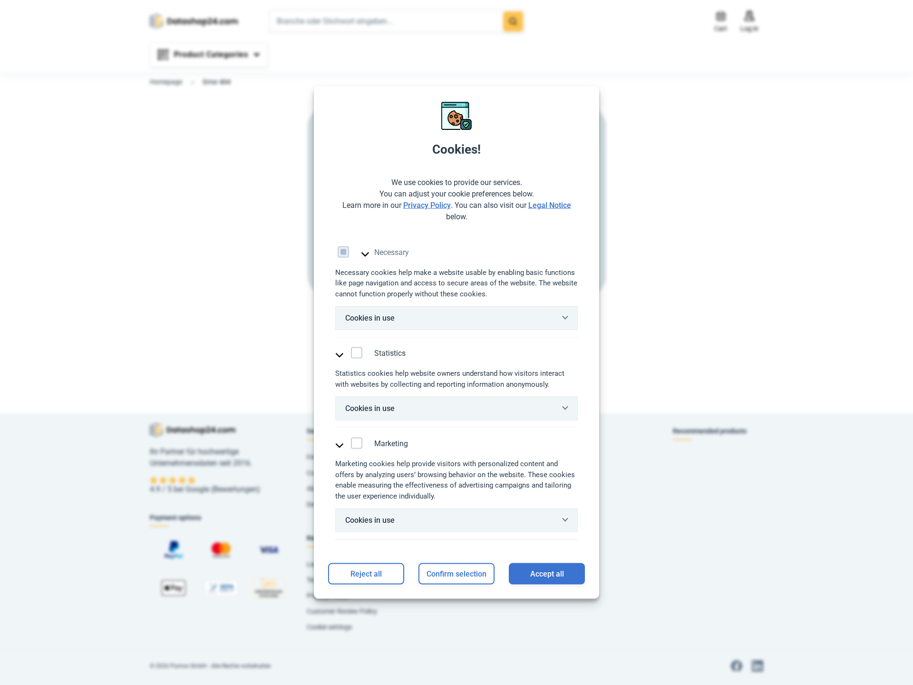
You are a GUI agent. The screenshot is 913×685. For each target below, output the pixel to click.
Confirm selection (456, 573)
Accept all (547, 573)
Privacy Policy (427, 204)
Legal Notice (549, 204)
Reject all (366, 573)
